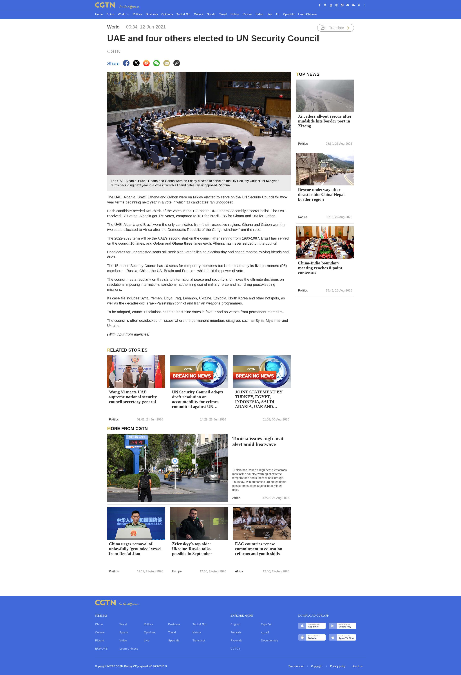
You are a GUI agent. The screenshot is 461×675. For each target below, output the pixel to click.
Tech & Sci (183, 14)
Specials (288, 14)
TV (277, 14)
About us (357, 666)
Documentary (269, 640)
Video (259, 14)
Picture (247, 14)
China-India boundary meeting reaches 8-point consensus (320, 268)
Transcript (199, 640)
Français (235, 632)
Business (152, 14)
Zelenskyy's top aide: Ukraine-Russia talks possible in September (192, 549)
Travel (223, 14)
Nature (234, 14)
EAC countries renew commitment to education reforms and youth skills (258, 549)
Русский (236, 640)
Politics (137, 14)
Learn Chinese (307, 14)
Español (266, 624)
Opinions (167, 14)
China (110, 14)
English (235, 624)
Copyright (317, 666)
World (122, 14)
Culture (198, 14)
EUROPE (101, 649)
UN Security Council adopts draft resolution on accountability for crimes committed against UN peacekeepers (197, 400)
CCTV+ (235, 649)
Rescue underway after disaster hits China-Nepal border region (321, 194)
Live (269, 14)
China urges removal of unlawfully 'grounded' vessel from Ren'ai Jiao (135, 549)
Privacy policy (338, 666)
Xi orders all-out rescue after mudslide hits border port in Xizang (325, 121)
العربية (265, 632)
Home (99, 14)
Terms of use (296, 666)
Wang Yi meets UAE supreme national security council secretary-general (133, 397)
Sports (211, 14)
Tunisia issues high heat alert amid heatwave (257, 441)
